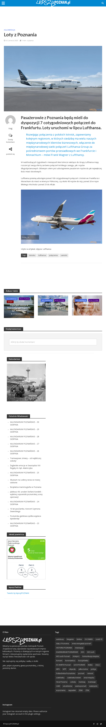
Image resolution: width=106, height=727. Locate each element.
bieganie (70, 639)
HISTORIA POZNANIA (64, 648)
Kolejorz (76, 656)
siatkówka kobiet (74, 677)
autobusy (60, 639)
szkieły (73, 682)
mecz (98, 665)
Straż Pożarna (61, 682)
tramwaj (82, 682)
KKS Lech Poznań (63, 656)
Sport (10, 302)
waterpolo (93, 686)
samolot (64, 255)
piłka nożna (83, 669)
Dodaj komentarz (10, 140)
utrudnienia (67, 686)
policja (93, 669)
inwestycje (79, 648)
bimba (79, 639)
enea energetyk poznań (81, 643)
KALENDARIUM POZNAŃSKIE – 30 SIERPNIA (26, 380)
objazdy (72, 669)
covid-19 (99, 639)
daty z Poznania (62, 643)
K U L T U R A (24, 299)
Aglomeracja (9, 30)
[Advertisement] (53, 15)
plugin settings (34, 714)
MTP (64, 669)
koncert (59, 660)
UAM (58, 686)
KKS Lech (90, 652)
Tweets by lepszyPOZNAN (18, 593)
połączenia (53, 255)
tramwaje (92, 682)
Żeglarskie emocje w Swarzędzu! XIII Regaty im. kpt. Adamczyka (19, 308)
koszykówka (83, 660)
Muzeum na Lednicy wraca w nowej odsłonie (53, 305)
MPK (58, 669)
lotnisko (32, 255)
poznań (81, 673)
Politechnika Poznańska (65, 673)
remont (90, 673)
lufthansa (42, 255)
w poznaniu (60, 690)
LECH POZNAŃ (79, 665)
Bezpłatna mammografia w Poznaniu (87, 305)
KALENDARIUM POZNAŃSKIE (67, 652)
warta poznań (80, 686)
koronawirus (70, 660)
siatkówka (60, 677)
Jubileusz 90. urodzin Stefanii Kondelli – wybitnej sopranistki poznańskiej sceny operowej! (26, 494)
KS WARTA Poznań (63, 665)
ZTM (87, 690)
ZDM (80, 690)
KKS (82, 652)
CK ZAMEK (89, 639)
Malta (90, 665)
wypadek (72, 690)
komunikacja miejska (90, 656)
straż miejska (89, 677)
